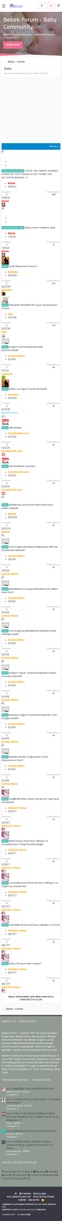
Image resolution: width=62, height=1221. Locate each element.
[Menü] (3, 6)
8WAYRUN (41, 1210)
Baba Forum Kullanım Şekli (40, 227)
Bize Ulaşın (39, 1194)
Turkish (26, 1194)
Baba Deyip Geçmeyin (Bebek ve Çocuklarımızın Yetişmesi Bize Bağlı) (25, 842)
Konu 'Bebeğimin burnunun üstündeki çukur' (31, 1131)
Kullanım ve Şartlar (19, 1197)
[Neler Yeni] (58, 6)
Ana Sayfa (33, 1200)
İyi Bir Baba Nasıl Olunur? (23, 266)
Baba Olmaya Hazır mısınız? (25, 963)
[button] (16, 1193)
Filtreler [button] (53, 146)
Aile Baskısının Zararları (22, 466)
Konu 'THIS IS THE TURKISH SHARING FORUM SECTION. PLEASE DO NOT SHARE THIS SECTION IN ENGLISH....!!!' (32, 1117)
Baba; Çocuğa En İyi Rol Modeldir (28, 389)
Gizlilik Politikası (43, 1197)
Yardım (22, 1200)
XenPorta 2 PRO (9, 1210)
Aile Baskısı (15, 427)
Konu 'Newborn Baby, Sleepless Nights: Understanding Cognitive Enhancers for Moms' (29, 1145)
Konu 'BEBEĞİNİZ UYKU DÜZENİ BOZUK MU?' (30, 1088)
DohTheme (26, 1215)
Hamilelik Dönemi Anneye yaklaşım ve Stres (34, 924)
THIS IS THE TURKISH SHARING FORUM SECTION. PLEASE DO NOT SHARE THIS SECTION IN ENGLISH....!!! (30, 174)
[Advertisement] (31, 112)
